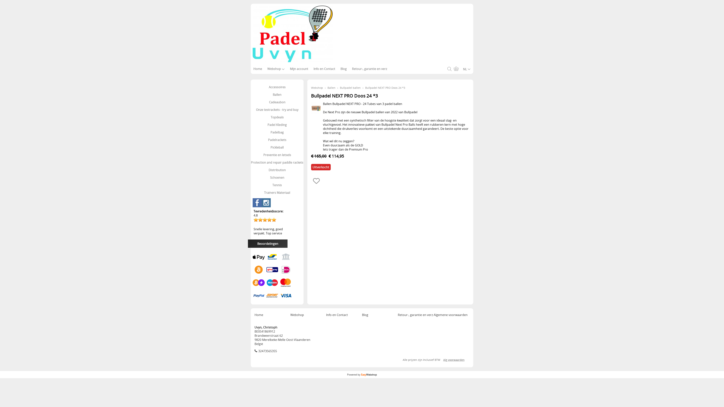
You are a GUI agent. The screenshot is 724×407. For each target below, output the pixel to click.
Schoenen (277, 177)
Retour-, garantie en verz (369, 69)
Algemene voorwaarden (451, 315)
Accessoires (277, 87)
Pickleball (277, 147)
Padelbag (277, 132)
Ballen (277, 95)
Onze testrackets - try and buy (277, 110)
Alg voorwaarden (454, 360)
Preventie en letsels (277, 155)
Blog (344, 69)
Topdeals (277, 117)
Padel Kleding (277, 125)
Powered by (362, 374)
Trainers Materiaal (277, 192)
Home (257, 69)
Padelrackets (277, 140)
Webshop (274, 69)
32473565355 (267, 351)
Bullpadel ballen (350, 88)
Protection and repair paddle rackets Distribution (277, 166)
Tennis (277, 185)
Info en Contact (324, 69)
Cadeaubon (277, 102)
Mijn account (299, 69)
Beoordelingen (267, 244)
